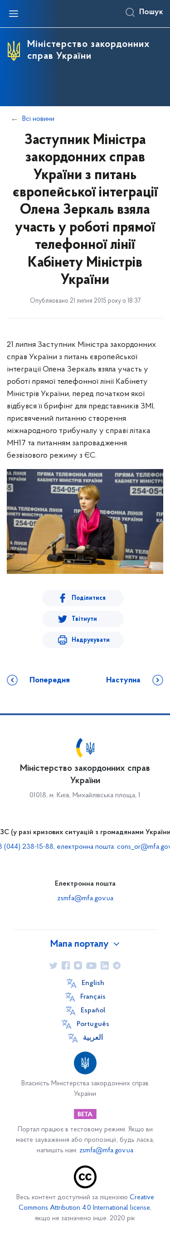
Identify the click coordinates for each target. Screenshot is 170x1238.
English (93, 983)
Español (93, 1010)
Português (93, 1024)
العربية (93, 1038)
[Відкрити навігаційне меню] (13, 13)
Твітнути (84, 619)
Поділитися (89, 598)
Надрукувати (91, 640)
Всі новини (38, 119)
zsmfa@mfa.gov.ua (85, 898)
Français (93, 997)
